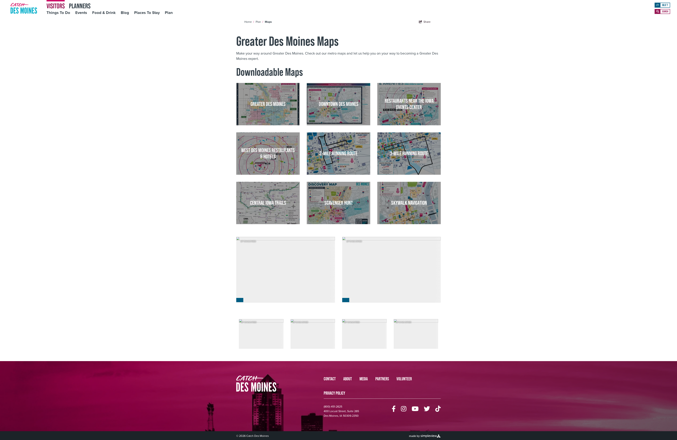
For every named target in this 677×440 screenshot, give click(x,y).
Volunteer (404, 378)
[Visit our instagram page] (403, 409)
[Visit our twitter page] (427, 409)
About (347, 378)
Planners (79, 5)
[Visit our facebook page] (394, 409)
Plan (169, 13)
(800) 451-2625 (333, 407)
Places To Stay (147, 13)
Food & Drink (104, 13)
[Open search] (662, 11)
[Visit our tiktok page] (438, 409)
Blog (125, 13)
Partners (382, 378)
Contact (330, 378)
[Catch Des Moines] (24, 8)
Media (363, 378)
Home (249, 22)
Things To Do (58, 13)
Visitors (56, 5)
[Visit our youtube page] (415, 409)
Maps (269, 22)
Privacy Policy (334, 393)
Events (81, 13)
